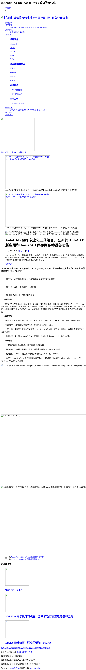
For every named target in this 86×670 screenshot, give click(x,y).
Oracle (12, 48)
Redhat (12, 55)
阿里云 (12, 68)
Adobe (12, 51)
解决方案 (9, 108)
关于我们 (9, 25)
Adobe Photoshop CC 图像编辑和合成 (25, 559)
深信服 (12, 76)
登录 (20, 251)
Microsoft (13, 44)
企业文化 (36, 28)
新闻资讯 (9, 30)
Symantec (13, 72)
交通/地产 (25, 110)
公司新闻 (13, 32)
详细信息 (9, 264)
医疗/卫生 (43, 110)
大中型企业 (34, 110)
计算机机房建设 (16, 90)
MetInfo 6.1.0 (15, 668)
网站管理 (46, 648)
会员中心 (9, 115)
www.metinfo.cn (35, 668)
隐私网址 (39, 648)
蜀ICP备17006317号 (24, 652)
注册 (28, 251)
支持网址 (24, 648)
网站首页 (9, 23)
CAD (12, 59)
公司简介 (13, 28)
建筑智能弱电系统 (17, 103)
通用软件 (14, 39)
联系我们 (43, 28)
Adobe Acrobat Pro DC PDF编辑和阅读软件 (27, 557)
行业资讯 (21, 32)
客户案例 (9, 112)
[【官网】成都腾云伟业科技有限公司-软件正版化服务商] (34, 17)
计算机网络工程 (16, 94)
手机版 (8, 8)
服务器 (12, 80)
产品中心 (9, 35)
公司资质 (21, 28)
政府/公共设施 (15, 110)
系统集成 (14, 85)
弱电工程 (14, 99)
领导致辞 (28, 28)
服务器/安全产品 (17, 64)
